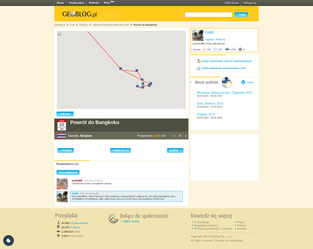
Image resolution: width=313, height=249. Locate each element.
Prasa (240, 222)
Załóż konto (232, 2)
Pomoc (241, 225)
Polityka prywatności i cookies (213, 228)
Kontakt (242, 228)
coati (72, 24)
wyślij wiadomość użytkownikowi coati (224, 68)
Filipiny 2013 (206, 114)
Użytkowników (79, 223)
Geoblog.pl (59, 24)
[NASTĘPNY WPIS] (185, 138)
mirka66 (77, 180)
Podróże (94, 2)
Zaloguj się (249, 2)
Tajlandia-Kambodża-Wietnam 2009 (110, 24)
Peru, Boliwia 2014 (210, 103)
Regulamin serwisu (206, 225)
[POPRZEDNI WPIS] (174, 138)
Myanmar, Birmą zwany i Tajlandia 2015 (224, 92)
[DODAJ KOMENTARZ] (67, 174)
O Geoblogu (201, 222)
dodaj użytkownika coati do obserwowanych (227, 61)
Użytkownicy (76, 2)
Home (60, 2)
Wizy (107, 2)
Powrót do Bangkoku (145, 24)
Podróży (75, 227)
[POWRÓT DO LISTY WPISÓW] (180, 138)
